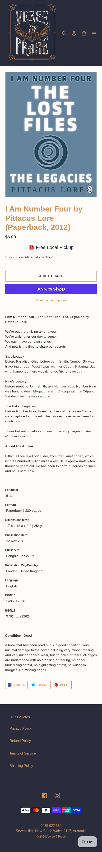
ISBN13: (10, 610)
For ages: (11, 490)
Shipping (11, 257)
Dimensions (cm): (17, 520)
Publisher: (12, 550)
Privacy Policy (20, 728)
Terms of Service (22, 753)
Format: (10, 505)
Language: (12, 580)
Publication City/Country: (22, 565)
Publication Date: (16, 535)
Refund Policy (20, 741)
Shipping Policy (21, 766)
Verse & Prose (56, 836)
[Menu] (94, 33)
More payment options (51, 300)
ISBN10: (10, 595)
